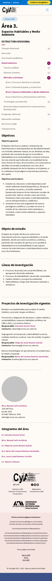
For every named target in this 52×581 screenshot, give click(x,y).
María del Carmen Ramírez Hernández (32, 356)
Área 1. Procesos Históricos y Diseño (23, 82)
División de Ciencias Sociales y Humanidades (26, 524)
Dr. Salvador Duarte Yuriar (13, 435)
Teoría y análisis (11, 67)
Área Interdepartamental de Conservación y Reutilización (24, 108)
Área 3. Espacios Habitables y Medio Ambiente (27, 92)
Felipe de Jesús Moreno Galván (28, 342)
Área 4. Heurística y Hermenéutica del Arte (26, 97)
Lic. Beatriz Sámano (11, 461)
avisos (16, 2)
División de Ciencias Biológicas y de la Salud (26, 522)
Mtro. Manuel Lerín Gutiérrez (14, 405)
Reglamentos (36, 489)
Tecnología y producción (15, 101)
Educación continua (11, 119)
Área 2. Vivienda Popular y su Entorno (23, 87)
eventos (6, 2)
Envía (26, 557)
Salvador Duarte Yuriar (25, 326)
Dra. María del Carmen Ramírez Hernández (20, 451)
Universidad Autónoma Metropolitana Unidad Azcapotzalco (26, 536)
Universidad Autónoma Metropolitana (26, 528)
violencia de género (39, 2)
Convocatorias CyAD (36, 491)
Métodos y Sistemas (13, 77)
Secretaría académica (12, 58)
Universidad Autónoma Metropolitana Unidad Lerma (26, 543)
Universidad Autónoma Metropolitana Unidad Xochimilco (26, 533)
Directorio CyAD (9, 124)
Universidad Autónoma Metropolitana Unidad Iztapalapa (26, 540)
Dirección (6, 53)
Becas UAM (26, 555)
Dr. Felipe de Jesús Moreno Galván (17, 445)
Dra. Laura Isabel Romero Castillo (17, 456)
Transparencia (18, 494)
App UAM (26, 560)
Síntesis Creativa (12, 72)
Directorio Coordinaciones (18, 491)
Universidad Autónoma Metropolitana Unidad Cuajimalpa (26, 538)
